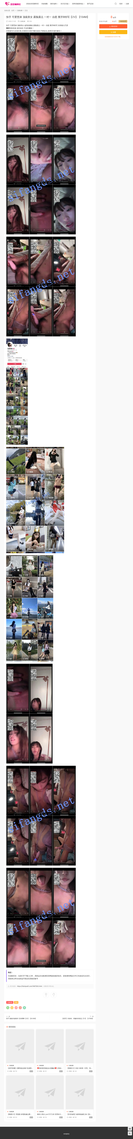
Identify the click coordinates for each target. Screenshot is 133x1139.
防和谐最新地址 (77, 4)
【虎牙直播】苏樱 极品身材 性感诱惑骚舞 (19, 1068)
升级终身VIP (122, 21)
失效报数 (44, 4)
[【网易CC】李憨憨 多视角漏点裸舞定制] (20, 1092)
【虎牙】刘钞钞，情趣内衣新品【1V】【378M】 (78, 1018)
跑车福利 (53, 4)
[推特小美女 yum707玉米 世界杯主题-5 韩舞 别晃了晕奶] (50, 1092)
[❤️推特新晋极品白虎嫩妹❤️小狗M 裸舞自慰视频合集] (50, 1046)
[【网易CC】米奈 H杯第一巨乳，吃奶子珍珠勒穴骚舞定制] (80, 1046)
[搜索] (116, 3)
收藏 (114, 32)
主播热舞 (22, 21)
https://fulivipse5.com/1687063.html (29, 986)
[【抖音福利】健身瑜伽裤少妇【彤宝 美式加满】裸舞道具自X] (80, 1092)
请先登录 (114, 26)
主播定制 (9, 1002)
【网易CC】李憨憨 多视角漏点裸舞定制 (19, 1114)
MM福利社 (66, 1134)
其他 (16, 1002)
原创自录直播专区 (32, 4)
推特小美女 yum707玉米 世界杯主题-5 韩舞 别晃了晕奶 (49, 1114)
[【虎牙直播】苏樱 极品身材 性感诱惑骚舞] (20, 1046)
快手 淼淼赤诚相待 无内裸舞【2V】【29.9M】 (21, 1018)
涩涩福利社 (13, 3)
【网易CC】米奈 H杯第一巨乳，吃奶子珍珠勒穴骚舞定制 (79, 1068)
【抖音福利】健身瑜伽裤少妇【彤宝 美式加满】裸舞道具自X (79, 1114)
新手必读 (90, 4)
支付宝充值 (64, 4)
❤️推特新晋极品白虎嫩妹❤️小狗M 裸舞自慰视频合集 (49, 1068)
